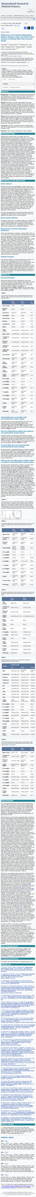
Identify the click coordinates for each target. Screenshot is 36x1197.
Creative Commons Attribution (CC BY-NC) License (17, 1186)
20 (21, 909)
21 (7, 916)
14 (32, 888)
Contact (31, 15)
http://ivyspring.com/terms (9, 1187)
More (28, 62)
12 (29, 884)
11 (10, 199)
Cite (3, 28)
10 (9, 154)
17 (22, 889)
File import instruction (15, 87)
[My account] (34, 18)
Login (26, 15)
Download (5, 87)
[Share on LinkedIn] (32, 28)
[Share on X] (28, 28)
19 (18, 906)
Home (3, 15)
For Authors (9, 15)
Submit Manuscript (18, 15)
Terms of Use (27, 1194)
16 (20, 889)
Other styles (11, 79)
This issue (17, 25)
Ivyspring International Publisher (15, 1192)
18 (31, 902)
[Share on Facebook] (25, 28)
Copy (4, 79)
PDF (26, 23)
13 (20, 887)
